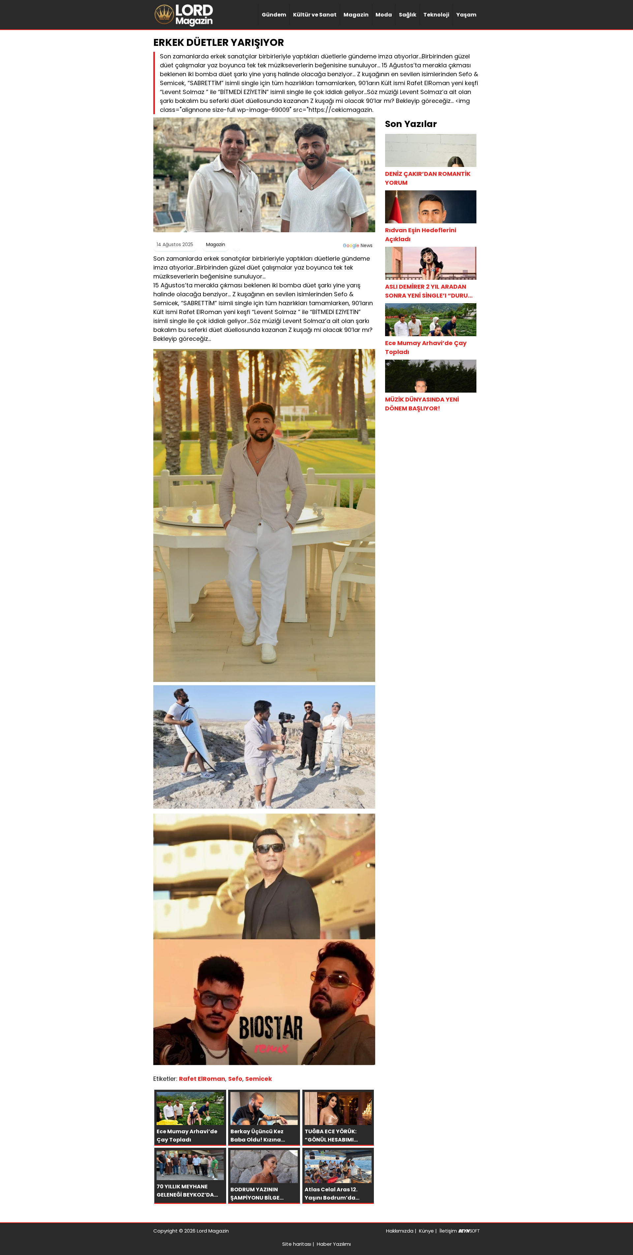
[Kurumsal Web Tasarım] (469, 1230)
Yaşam (466, 14)
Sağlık (407, 14)
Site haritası (296, 1243)
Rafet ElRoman (202, 1079)
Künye (426, 1230)
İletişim (448, 1230)
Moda (384, 14)
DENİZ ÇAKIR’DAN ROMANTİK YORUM (427, 178)
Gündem (274, 14)
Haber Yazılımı (334, 1243)
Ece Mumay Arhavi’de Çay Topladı (426, 347)
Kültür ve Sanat (315, 14)
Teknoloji (436, 14)
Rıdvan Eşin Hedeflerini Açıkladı (420, 234)
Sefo (235, 1079)
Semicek (258, 1079)
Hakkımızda (399, 1230)
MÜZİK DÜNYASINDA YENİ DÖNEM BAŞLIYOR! (422, 403)
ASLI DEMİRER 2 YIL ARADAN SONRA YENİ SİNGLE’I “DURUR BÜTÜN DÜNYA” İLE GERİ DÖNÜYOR (428, 291)
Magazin (356, 14)
